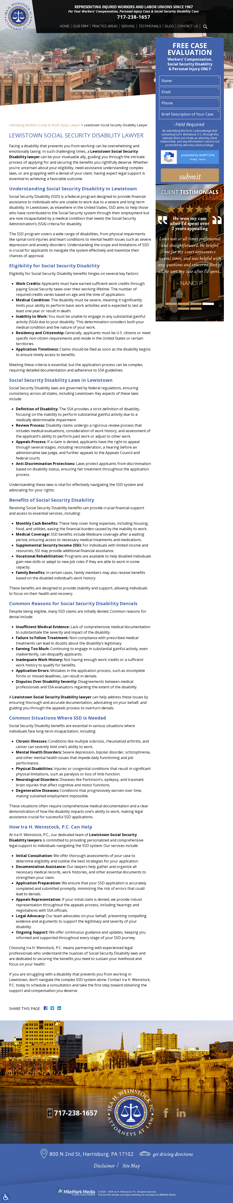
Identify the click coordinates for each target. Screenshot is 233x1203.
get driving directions (173, 1154)
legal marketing (133, 1194)
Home (64, 26)
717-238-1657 (133, 16)
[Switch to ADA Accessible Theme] (5, 1197)
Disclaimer (104, 1165)
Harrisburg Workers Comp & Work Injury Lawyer (44, 125)
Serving (128, 26)
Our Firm (80, 26)
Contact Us (188, 26)
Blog (169, 26)
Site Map (131, 1165)
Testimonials (150, 26)
